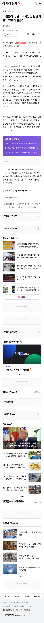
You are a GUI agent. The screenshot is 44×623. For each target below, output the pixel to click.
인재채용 (25, 602)
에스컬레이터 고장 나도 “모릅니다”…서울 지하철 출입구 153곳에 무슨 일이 (29, 557)
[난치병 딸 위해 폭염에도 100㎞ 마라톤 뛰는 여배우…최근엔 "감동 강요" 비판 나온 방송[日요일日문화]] (35, 459)
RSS (29, 606)
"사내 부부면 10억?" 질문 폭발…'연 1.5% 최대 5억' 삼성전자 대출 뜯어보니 (16, 479)
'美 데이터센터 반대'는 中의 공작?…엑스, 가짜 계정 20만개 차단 (29, 289)
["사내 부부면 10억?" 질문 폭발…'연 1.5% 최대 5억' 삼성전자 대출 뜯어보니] (35, 482)
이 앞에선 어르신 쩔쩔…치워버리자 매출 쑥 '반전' (30, 545)
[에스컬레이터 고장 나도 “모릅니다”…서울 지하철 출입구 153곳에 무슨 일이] (10, 561)
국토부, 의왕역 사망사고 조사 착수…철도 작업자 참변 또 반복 (16, 490)
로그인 (7, 596)
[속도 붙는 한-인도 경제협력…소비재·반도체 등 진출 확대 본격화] (9, 260)
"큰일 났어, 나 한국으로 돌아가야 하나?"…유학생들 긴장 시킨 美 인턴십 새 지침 (23, 446)
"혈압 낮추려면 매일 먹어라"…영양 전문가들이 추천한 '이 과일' (16, 467)
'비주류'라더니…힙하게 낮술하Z (30, 533)
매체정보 (27, 610)
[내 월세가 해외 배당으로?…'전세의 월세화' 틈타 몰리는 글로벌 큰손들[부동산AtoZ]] (9, 249)
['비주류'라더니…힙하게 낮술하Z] (10, 538)
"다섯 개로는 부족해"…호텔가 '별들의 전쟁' (28, 278)
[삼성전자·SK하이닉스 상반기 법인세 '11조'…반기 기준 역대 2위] (9, 271)
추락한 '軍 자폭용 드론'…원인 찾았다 (29, 568)
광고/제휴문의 (15, 602)
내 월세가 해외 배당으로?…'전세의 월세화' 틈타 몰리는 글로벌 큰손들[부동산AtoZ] (28, 245)
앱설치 (17, 596)
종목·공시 (11, 11)
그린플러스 (21, 43)
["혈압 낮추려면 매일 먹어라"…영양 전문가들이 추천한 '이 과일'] (35, 470)
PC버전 (27, 596)
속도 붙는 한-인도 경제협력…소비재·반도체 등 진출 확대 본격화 (29, 256)
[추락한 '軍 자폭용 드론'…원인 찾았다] (10, 573)
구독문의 (15, 606)
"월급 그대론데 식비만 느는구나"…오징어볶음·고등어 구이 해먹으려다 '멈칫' (22, 143)
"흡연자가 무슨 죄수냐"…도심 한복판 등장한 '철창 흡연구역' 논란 (22, 153)
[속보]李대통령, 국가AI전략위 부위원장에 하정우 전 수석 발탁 (22, 148)
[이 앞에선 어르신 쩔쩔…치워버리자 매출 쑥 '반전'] (10, 550)
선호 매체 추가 (11, 35)
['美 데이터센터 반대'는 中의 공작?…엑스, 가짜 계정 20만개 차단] (9, 293)
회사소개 (5, 602)
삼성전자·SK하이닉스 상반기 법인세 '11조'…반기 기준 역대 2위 (29, 267)
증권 (4, 11)
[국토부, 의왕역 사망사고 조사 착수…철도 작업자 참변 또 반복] (35, 493)
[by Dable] (37, 502)
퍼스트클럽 (6, 606)
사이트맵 (37, 596)
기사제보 (23, 606)
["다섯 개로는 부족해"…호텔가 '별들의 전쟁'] (9, 282)
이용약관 (19, 610)
